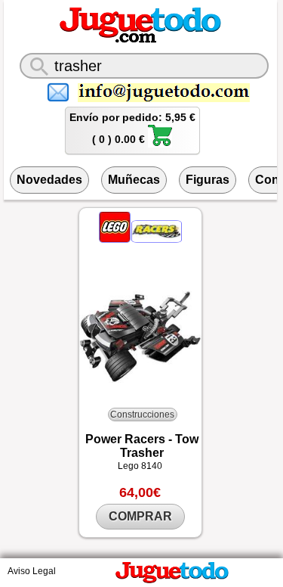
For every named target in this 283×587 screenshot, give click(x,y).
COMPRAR (140, 516)
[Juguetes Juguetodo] (140, 40)
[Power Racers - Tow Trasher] (140, 336)
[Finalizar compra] (160, 144)
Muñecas (134, 179)
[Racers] (156, 239)
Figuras (207, 179)
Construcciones (142, 414)
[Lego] (116, 239)
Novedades (49, 179)
